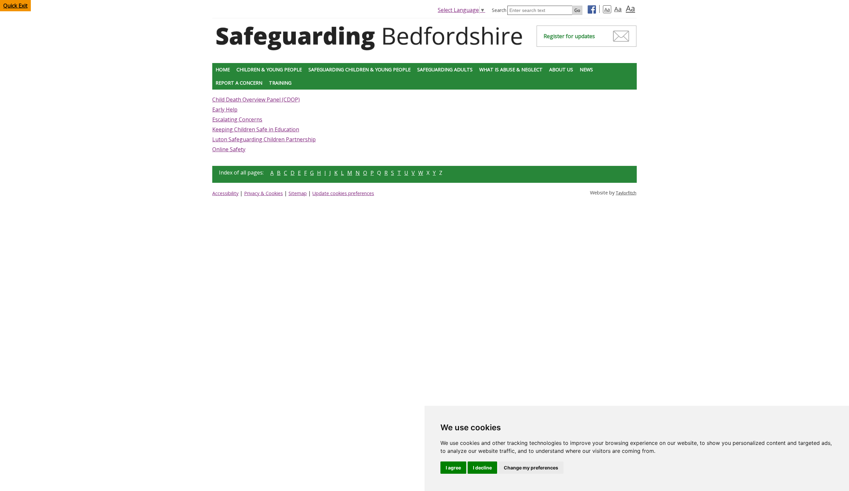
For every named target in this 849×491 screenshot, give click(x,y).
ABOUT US (561, 69)
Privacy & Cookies (263, 193)
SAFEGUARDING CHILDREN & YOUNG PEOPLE (359, 69)
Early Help (224, 109)
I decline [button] (482, 467)
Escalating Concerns (237, 119)
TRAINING (280, 83)
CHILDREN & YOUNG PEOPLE (269, 69)
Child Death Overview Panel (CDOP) (256, 99)
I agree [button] (453, 467)
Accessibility (225, 193)
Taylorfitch (626, 193)
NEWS (586, 69)
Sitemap (298, 193)
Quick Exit (15, 5)
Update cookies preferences (343, 193)
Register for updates (569, 36)
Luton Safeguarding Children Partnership (264, 139)
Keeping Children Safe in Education (255, 129)
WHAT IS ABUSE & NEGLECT (511, 69)
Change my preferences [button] (531, 467)
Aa (607, 9)
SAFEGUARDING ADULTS (445, 69)
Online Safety (228, 149)
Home (223, 69)
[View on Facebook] (592, 10)
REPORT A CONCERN (239, 83)
